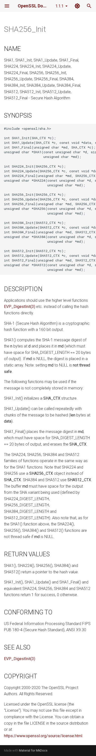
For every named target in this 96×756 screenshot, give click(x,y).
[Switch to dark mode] (77, 6)
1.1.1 (59, 6)
